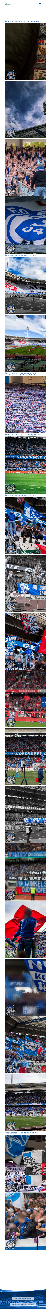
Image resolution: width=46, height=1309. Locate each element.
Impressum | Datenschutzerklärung (23, 1304)
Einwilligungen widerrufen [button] (23, 1298)
